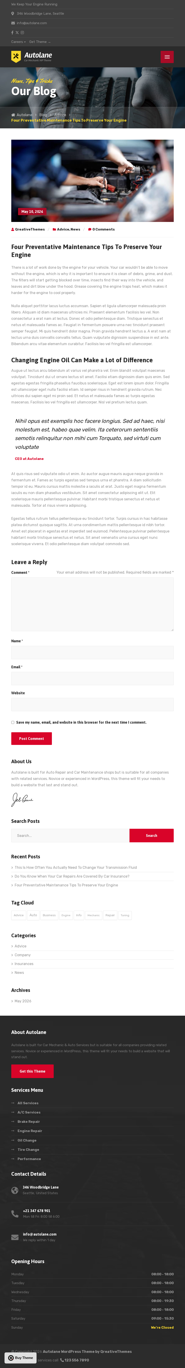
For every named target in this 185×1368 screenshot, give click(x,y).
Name (17, 641)
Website (18, 693)
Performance (29, 1159)
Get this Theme (32, 1071)
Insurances (24, 964)
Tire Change (28, 1150)
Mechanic (94, 915)
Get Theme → (40, 42)
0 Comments (103, 229)
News (75, 229)
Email (16, 667)
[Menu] (167, 57)
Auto (33, 915)
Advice (63, 229)
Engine (66, 915)
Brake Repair (29, 1122)
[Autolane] (31, 57)
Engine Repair (30, 1131)
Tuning (125, 915)
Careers (17, 42)
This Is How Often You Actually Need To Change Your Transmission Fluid (76, 867)
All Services (28, 1103)
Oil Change (27, 1140)
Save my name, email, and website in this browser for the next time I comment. (81, 722)
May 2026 (23, 1001)
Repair (110, 915)
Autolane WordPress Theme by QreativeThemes (87, 1351)
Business (49, 915)
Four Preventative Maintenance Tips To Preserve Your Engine (66, 885)
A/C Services (29, 1112)
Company (23, 955)
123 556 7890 (76, 1360)
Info (79, 915)
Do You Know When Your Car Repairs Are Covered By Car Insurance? (72, 876)
